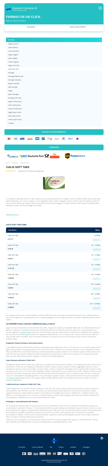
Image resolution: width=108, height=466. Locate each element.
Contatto (73, 447)
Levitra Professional (15, 109)
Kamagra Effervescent (15, 76)
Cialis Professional (14, 105)
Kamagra (11, 73)
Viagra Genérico (13, 44)
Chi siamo (22, 447)
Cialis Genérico (13, 47)
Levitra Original (13, 62)
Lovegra (11, 123)
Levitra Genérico (13, 51)
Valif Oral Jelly (12, 87)
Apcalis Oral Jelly (13, 83)
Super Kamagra (13, 94)
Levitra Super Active (15, 119)
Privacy (61, 447)
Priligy (10, 91)
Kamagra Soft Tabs (14, 98)
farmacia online (14, 378)
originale (67, 395)
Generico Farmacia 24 (24, 9)
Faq (51, 447)
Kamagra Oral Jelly (14, 80)
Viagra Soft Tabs (13, 65)
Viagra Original (13, 55)
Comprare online (25, 332)
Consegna (86, 447)
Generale (11, 40)
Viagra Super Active (14, 112)
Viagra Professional (14, 101)
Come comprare (37, 447)
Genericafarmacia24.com (59, 460)
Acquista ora (97, 240)
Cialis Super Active (14, 116)
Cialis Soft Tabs (13, 69)
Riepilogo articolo (12, 215)
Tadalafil (62, 201)
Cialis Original (12, 58)
